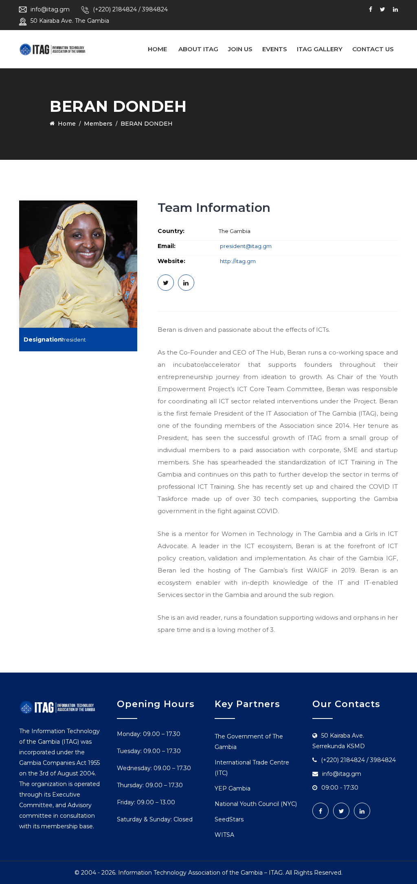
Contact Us (373, 49)
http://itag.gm (237, 261)
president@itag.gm (246, 246)
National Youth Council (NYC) (256, 804)
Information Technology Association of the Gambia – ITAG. (201, 872)
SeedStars (229, 819)
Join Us (240, 49)
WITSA (224, 834)
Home (157, 49)
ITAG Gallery (319, 49)
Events (274, 49)
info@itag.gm (50, 9)
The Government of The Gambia (249, 742)
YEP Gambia (232, 788)
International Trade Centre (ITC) (252, 768)
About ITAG (198, 49)
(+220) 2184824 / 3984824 (130, 9)
